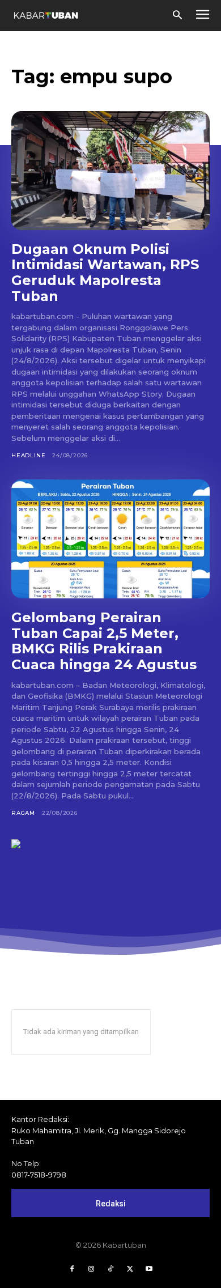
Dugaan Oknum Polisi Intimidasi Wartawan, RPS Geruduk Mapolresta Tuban (105, 272)
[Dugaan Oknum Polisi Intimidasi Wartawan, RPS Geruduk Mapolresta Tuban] (110, 170)
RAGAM (23, 813)
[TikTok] (110, 1269)
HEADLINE (28, 455)
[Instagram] (91, 1269)
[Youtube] (149, 1269)
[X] (130, 1269)
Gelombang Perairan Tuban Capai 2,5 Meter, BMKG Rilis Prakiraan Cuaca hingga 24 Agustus (104, 641)
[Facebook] (72, 1269)
